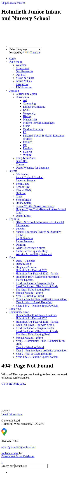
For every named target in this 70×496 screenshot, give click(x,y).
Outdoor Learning (33, 129)
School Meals (23, 199)
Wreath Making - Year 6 (29, 292)
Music (26, 125)
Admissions (22, 68)
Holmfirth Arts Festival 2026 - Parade (37, 273)
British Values (24, 81)
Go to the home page (13, 383)
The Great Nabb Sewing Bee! (33, 289)
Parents (13, 170)
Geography (29, 113)
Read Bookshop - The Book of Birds (37, 286)
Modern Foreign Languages (39, 122)
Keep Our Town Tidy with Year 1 (35, 324)
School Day (22, 186)
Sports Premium (25, 241)
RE (25, 145)
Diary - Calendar (25, 260)
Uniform (20, 193)
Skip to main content (13, 2)
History (27, 116)
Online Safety (23, 202)
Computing (29, 103)
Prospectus (22, 84)
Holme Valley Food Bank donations (36, 315)
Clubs (19, 196)
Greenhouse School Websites (17, 456)
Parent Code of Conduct (29, 177)
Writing (27, 154)
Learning (14, 90)
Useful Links (23, 215)
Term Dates (22, 183)
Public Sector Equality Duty (32, 251)
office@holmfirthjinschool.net (18, 447)
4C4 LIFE (21, 161)
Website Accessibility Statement (34, 254)
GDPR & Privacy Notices (30, 247)
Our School (15, 61)
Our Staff (21, 74)
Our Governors (24, 71)
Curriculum (22, 97)
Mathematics (30, 119)
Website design (9, 453)
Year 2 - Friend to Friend (30, 295)
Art (25, 100)
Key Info (14, 218)
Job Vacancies (24, 87)
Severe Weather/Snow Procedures (35, 206)
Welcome (21, 64)
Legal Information (11, 414)
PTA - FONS (23, 190)
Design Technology (34, 106)
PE (24, 132)
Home (12, 58)
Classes (20, 164)
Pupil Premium (24, 238)
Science (27, 151)
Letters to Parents (25, 180)
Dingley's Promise (26, 267)
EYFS (26, 109)
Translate (35, 52)
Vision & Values (25, 77)
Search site (7, 465)
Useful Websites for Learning (32, 167)
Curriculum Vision (26, 93)
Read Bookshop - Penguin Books (35, 283)
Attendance (22, 174)
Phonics (27, 141)
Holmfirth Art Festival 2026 (31, 270)
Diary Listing (23, 263)
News (12, 257)
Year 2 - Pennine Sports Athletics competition (41, 299)
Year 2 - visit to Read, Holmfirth (34, 302)
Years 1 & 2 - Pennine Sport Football (37, 305)
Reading (27, 148)
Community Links (19, 311)
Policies (20, 228)
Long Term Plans (25, 158)
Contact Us (15, 308)
